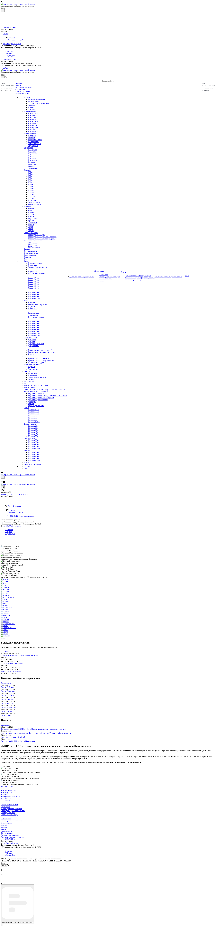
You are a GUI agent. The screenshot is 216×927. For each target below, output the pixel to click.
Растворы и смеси (8, 813)
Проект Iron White (8, 695)
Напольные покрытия (9, 805)
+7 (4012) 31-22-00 (8, 27)
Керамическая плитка (9, 790)
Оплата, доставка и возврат (11, 821)
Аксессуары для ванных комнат (13, 811)
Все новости (5, 725)
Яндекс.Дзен (10, 56)
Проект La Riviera (8, 687)
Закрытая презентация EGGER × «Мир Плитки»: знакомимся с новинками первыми (33, 729)
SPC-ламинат (6, 799)
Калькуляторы (6, 831)
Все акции (5, 651)
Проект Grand (6, 715)
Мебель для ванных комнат (11, 809)
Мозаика (4, 794)
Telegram (8, 54)
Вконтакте (9, 51)
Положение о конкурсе (10, 835)
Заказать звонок (7, 61)
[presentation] (2, 638)
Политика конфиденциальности (13, 837)
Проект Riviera (6, 711)
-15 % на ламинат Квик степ (12, 663)
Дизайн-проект (6, 823)
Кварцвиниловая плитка (10, 797)
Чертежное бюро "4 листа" (11, 671)
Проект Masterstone (8, 707)
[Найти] (3, 10)
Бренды (4, 827)
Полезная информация (9, 815)
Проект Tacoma (7, 703)
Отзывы (4, 825)
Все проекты (6, 683)
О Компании (6, 819)
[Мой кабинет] (2, 480)
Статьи (3, 829)
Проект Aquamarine (8, 699)
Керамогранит (6, 792)
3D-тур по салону (7, 833)
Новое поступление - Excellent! (13, 737)
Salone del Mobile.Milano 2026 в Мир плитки (18, 741)
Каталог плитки (7, 786)
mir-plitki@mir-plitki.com (12, 44)
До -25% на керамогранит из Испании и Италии (19, 655)
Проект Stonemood (8, 691)
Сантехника (5, 801)
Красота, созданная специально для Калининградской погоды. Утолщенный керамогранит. (36, 733)
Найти (4, 865)
